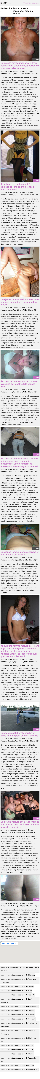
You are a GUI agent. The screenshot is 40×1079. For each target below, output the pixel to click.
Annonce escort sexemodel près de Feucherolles (19, 1006)
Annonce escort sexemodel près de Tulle (16, 991)
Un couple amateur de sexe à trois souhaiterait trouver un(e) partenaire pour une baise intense (20, 66)
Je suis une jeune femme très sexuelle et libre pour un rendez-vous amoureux (18, 187)
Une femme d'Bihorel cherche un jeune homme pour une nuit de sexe (19, 734)
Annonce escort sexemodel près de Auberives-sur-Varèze (18, 980)
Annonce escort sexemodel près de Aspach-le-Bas (18, 1059)
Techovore (5, 3)
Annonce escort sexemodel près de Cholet (17, 1054)
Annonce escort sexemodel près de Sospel (17, 1046)
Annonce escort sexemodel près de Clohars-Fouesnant (18, 1032)
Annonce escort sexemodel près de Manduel (18, 1015)
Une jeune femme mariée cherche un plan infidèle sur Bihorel (20, 553)
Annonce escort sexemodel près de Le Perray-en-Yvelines (20, 969)
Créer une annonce (31, 3)
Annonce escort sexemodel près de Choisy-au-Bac (19, 1039)
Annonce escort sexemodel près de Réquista (18, 995)
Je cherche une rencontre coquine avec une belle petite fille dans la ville (19, 384)
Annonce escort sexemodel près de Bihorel (17, 1050)
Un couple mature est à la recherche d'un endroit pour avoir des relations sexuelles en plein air (20, 824)
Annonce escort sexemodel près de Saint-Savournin (17, 1000)
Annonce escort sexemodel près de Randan (17, 1065)
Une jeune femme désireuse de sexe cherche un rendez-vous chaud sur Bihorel (20, 302)
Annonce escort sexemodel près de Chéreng (18, 975)
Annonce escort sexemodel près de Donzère (18, 1011)
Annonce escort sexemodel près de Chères (17, 987)
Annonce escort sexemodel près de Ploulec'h (18, 1019)
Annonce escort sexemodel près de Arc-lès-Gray (19, 1070)
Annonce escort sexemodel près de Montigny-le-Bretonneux (19, 1024)
